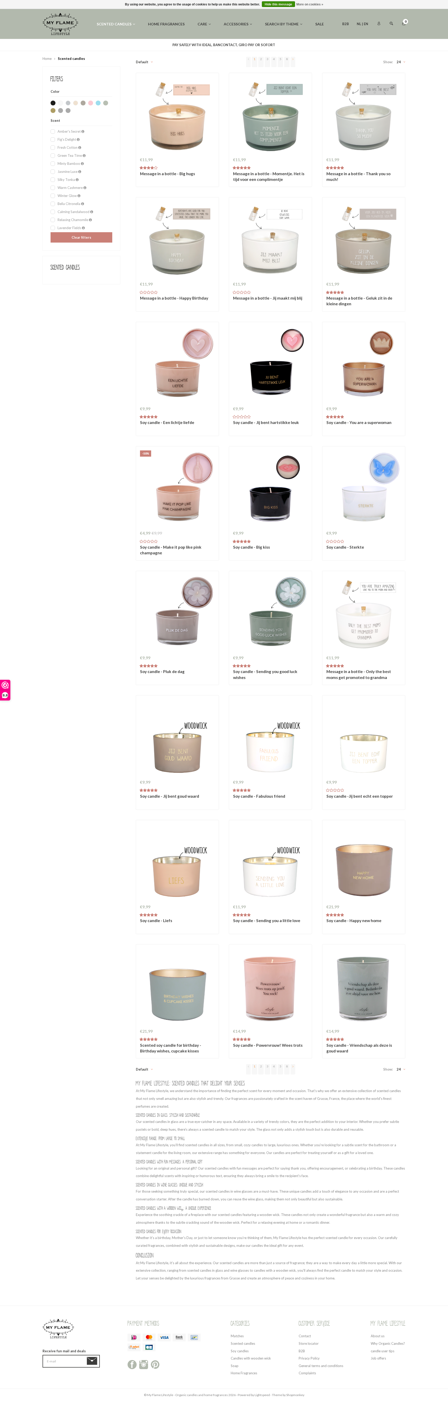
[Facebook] (132, 1364)
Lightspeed (262, 1395)
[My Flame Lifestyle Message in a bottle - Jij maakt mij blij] (270, 240)
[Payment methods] (134, 1337)
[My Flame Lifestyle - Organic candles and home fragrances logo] (60, 24)
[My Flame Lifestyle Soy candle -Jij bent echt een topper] (363, 738)
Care (202, 24)
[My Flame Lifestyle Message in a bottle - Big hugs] (177, 115)
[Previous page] (248, 62)
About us (377, 1336)
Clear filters (81, 237)
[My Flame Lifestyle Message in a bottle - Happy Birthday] (177, 240)
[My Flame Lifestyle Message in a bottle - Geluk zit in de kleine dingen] (363, 240)
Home (47, 58)
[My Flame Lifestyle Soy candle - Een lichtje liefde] (177, 364)
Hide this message (278, 4)
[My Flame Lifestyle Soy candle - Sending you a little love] (270, 862)
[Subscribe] (93, 1361)
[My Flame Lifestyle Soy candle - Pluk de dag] (177, 613)
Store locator (309, 1343)
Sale (319, 24)
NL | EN (362, 24)
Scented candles (114, 24)
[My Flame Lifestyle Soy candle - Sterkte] (363, 489)
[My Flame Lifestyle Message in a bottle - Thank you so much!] (363, 115)
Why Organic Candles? (388, 1343)
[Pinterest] (155, 1364)
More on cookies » (309, 4)
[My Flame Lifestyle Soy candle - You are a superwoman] (363, 364)
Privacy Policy (309, 1358)
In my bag (177, 176)
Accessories (236, 24)
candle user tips (382, 1351)
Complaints (307, 1373)
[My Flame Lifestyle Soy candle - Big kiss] (270, 489)
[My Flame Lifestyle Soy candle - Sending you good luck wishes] (270, 613)
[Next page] (293, 62)
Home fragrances (166, 24)
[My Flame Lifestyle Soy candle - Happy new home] (363, 862)
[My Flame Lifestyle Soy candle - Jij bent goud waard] (177, 738)
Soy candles (240, 1351)
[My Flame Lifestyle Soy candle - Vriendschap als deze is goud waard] (363, 987)
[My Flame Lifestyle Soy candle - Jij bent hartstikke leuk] (270, 364)
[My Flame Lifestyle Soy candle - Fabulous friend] (270, 738)
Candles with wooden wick (251, 1358)
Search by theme (282, 24)
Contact (305, 1336)
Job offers (378, 1358)
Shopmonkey (295, 1395)
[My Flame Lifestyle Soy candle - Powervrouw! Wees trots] (270, 987)
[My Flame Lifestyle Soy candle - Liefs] (177, 862)
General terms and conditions (321, 1366)
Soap (235, 1366)
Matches (237, 1336)
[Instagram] (143, 1364)
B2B (345, 24)
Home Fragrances (244, 1373)
